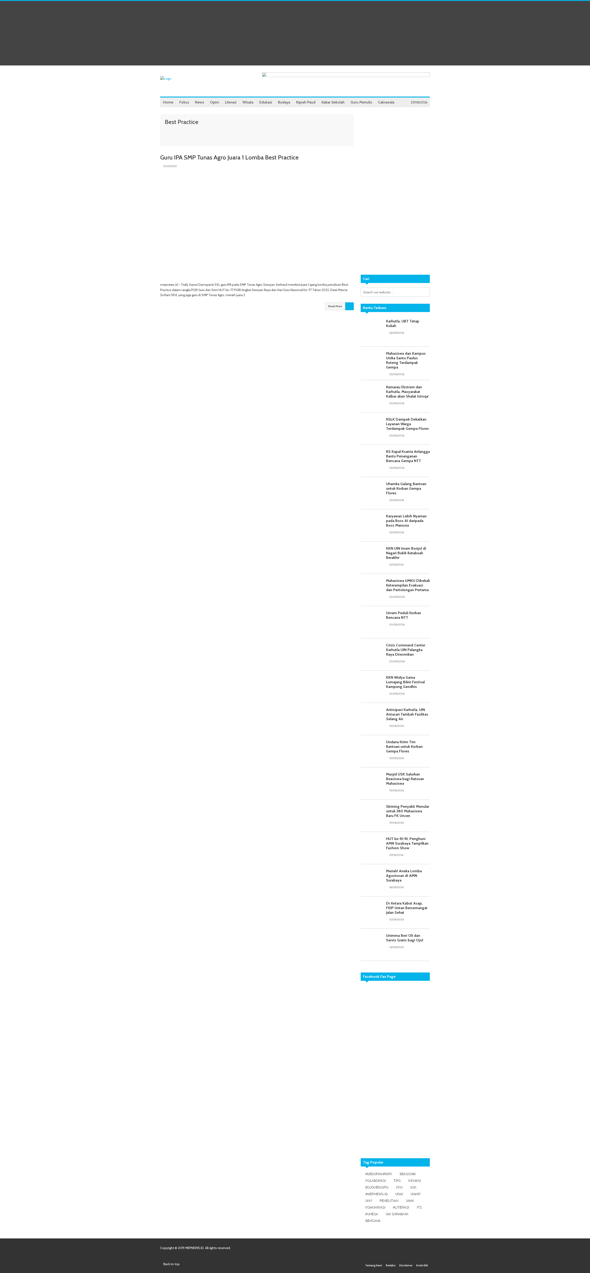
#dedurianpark (378, 1174)
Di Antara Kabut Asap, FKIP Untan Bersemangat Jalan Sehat (407, 908)
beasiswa (407, 1174)
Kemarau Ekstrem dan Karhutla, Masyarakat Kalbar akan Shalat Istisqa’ (407, 391)
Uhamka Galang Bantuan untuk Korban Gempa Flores (406, 488)
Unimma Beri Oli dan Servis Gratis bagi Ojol (404, 937)
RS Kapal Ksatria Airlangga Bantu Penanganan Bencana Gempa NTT (408, 456)
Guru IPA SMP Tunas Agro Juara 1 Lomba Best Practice (229, 157)
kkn (399, 1187)
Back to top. (171, 1264)
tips (396, 1180)
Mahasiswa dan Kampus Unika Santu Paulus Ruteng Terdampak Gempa (406, 360)
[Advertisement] (295, 33)
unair (415, 1194)
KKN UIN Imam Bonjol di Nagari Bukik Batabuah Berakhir (406, 553)
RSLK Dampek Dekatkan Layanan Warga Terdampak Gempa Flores (407, 424)
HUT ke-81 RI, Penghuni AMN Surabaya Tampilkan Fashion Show (407, 843)
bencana (372, 1220)
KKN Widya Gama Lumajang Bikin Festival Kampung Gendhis (405, 682)
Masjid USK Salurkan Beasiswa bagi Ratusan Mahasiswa (405, 779)
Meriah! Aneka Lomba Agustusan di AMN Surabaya (404, 875)
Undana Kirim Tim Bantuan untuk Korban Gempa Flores (404, 746)
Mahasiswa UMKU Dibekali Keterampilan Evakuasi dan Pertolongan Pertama (408, 585)
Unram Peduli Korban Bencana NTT (403, 615)
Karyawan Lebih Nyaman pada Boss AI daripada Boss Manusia (406, 520)
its (419, 1207)
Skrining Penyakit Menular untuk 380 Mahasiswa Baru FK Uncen (407, 811)
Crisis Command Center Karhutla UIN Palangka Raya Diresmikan (405, 650)
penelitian (388, 1200)
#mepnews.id (376, 1194)
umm (409, 1200)
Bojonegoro (376, 1187)
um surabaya (396, 1214)
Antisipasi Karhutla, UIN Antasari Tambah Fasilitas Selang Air (407, 714)
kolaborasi (375, 1180)
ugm (399, 1194)
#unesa (371, 1214)
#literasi (401, 1207)
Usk (413, 1187)
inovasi (414, 1180)
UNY (368, 1200)
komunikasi (375, 1207)
